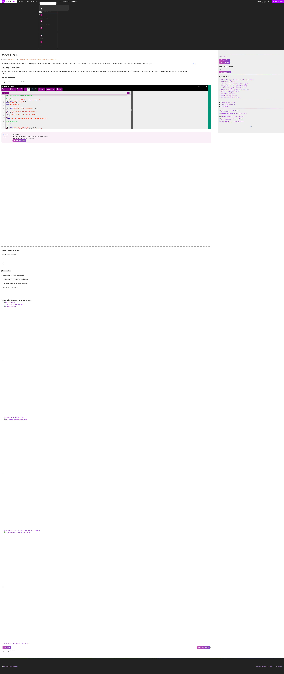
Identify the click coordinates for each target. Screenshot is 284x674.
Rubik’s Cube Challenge (228, 82)
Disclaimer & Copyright (261, 666)
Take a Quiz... (225, 106)
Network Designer (238, 116)
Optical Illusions (7, 647)
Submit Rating (6, 271)
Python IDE (66, 1)
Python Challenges (42, 59)
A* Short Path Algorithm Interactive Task (233, 88)
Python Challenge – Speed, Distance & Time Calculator (237, 80)
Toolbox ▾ (34, 1)
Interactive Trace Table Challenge (231, 98)
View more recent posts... (228, 102)
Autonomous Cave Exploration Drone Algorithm (235, 84)
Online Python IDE (238, 121)
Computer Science (24, 59)
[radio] (106, 259)
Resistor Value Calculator (203, 647)
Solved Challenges (52, 59)
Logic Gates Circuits (240, 113)
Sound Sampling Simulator (229, 96)
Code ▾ (27, 1)
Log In (268, 1)
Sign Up (259, 1)
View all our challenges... (228, 104)
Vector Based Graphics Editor (230, 92)
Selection (13, 651)
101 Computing (279, 666)
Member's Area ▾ (278, 1)
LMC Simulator (235, 111)
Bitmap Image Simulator (228, 94)
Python (9, 651)
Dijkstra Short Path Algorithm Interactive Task (235, 90)
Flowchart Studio (237, 119)
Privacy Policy (269, 666)
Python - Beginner (33, 59)
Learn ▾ (20, 1)
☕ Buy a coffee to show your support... (10, 666)
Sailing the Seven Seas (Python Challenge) (234, 86)
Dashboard (74, 1)
